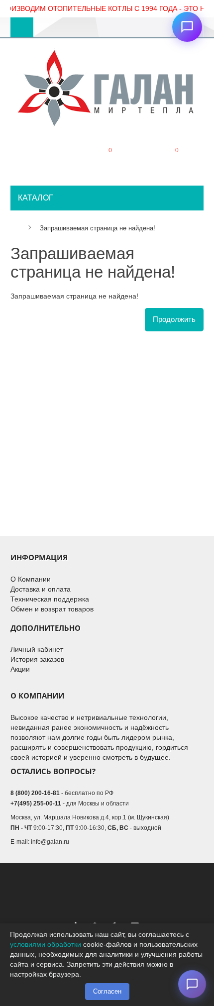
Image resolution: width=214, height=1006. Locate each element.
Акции (20, 669)
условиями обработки (45, 944)
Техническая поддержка (49, 599)
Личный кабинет (36, 649)
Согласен (107, 991)
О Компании (30, 579)
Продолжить (174, 319)
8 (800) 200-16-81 (35, 793)
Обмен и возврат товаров (52, 609)
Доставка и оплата (40, 589)
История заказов (37, 659)
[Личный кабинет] (39, 159)
